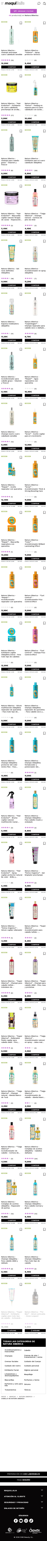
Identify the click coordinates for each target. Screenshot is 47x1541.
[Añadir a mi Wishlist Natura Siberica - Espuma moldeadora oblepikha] (11, 294)
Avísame (12, 1330)
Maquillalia (10, 1490)
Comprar (12, 67)
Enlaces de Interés (14, 1508)
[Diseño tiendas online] (35, 1530)
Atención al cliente (14, 1496)
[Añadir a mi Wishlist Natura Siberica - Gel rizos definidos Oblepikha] (11, 241)
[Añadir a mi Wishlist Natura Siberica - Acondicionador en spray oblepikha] (35, 241)
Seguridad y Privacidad (16, 1502)
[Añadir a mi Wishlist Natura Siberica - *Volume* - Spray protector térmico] (35, 23)
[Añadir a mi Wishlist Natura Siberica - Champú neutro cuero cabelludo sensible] (11, 404)
